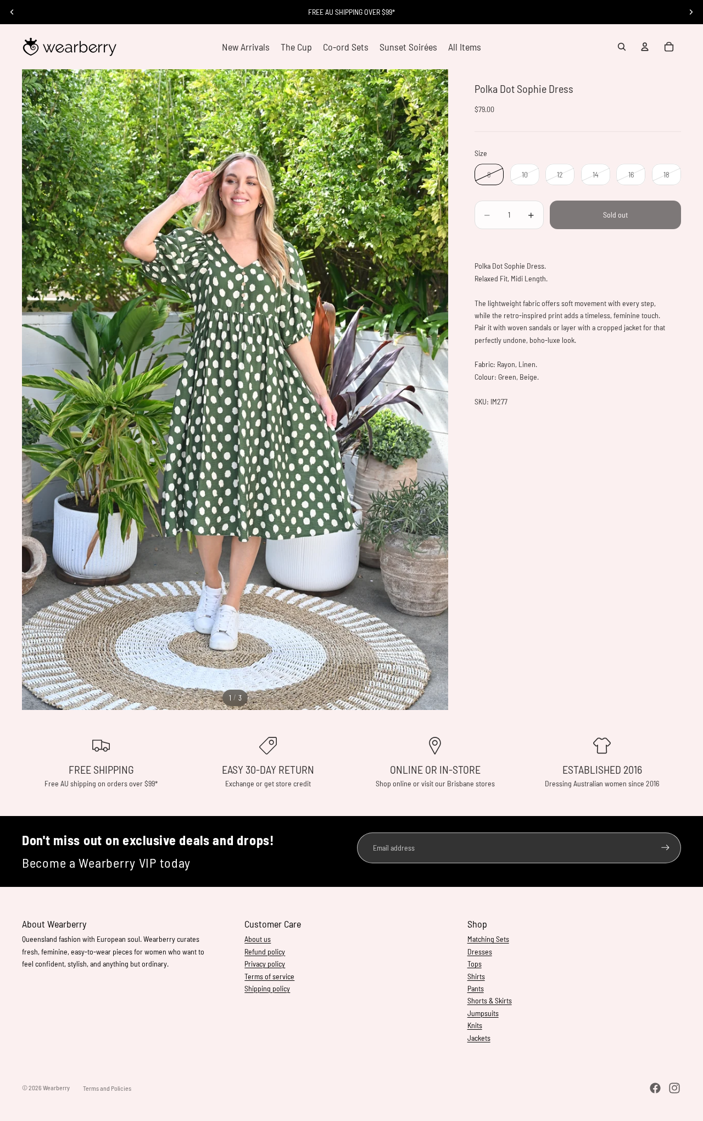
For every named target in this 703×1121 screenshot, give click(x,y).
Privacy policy (264, 963)
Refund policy (264, 951)
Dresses (479, 951)
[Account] (645, 47)
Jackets (478, 1037)
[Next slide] (691, 12)
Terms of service (269, 976)
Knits (474, 1025)
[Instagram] (674, 1088)
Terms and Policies (107, 1088)
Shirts (476, 976)
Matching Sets (488, 939)
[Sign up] (665, 847)
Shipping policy (267, 988)
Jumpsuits (483, 1013)
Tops (474, 963)
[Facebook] (655, 1088)
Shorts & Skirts (489, 1000)
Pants (475, 988)
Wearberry (56, 1087)
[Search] (622, 47)
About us (257, 939)
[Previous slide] (12, 12)
